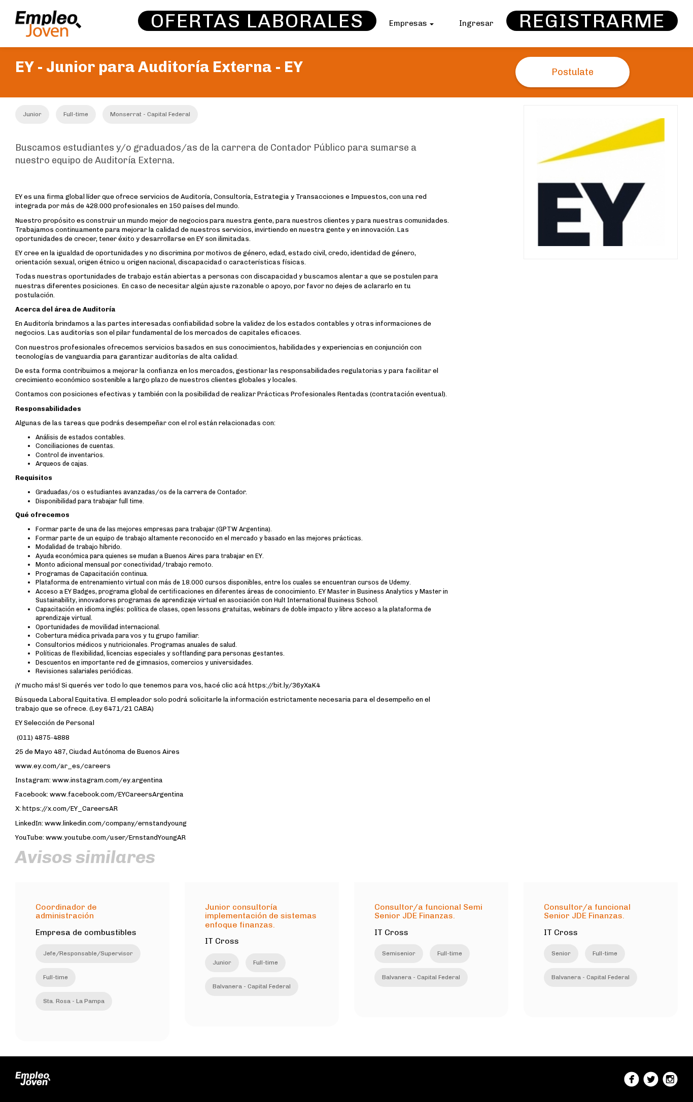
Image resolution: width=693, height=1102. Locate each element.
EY (293, 67)
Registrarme (592, 21)
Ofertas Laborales (257, 21)
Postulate (572, 72)
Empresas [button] (409, 23)
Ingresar (476, 23)
